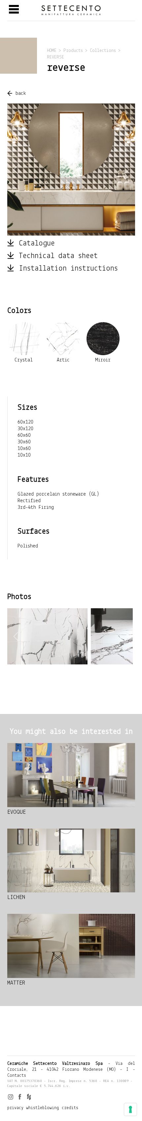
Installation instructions (68, 269)
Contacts (16, 1075)
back (21, 93)
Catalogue (37, 243)
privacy (15, 1107)
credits (70, 1107)
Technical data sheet (58, 256)
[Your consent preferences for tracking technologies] (130, 1109)
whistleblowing (42, 1107)
